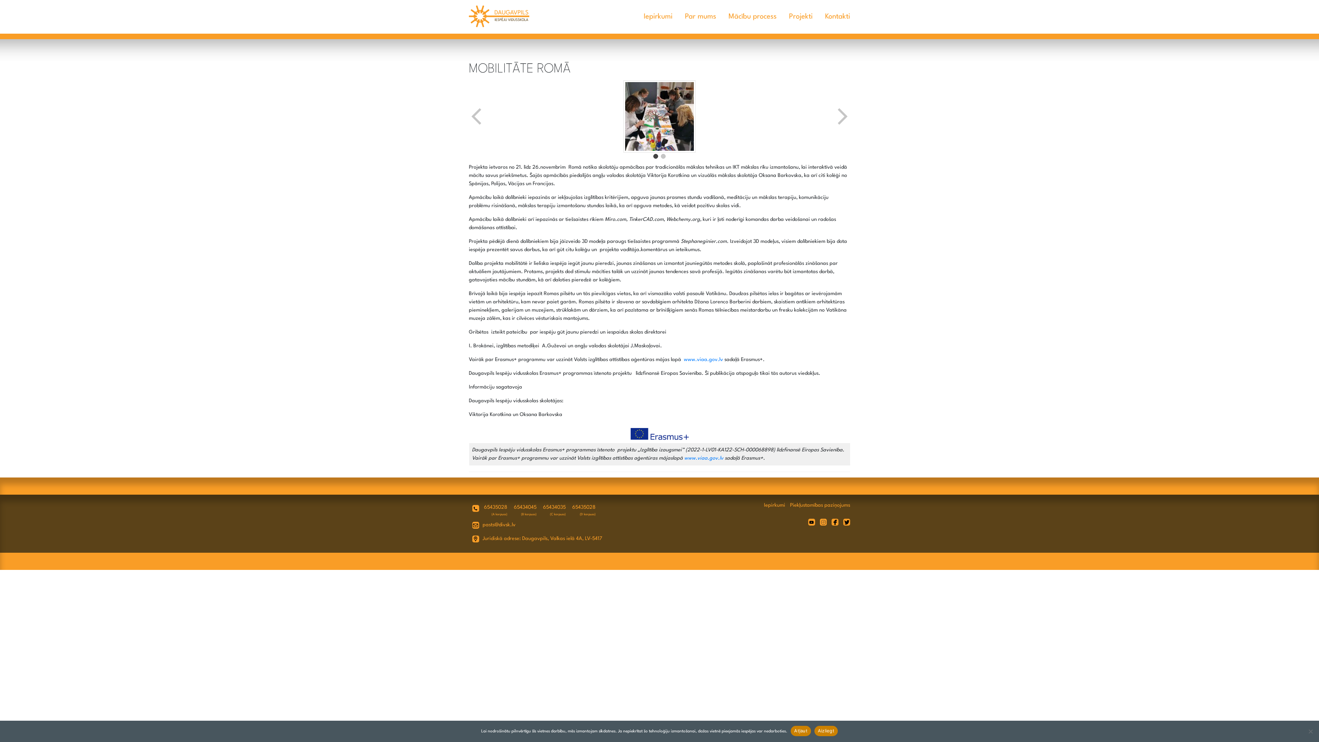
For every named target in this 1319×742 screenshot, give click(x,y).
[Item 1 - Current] (655, 156)
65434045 (525, 507)
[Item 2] (663, 156)
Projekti (801, 16)
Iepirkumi (658, 16)
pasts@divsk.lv (499, 525)
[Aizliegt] (1310, 731)
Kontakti (837, 16)
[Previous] (477, 116)
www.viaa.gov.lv (703, 359)
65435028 (495, 507)
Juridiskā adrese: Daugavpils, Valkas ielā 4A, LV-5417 (542, 538)
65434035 (554, 507)
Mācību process (753, 16)
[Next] (842, 116)
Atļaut (801, 730)
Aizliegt (826, 730)
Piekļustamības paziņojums (820, 505)
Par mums (700, 16)
